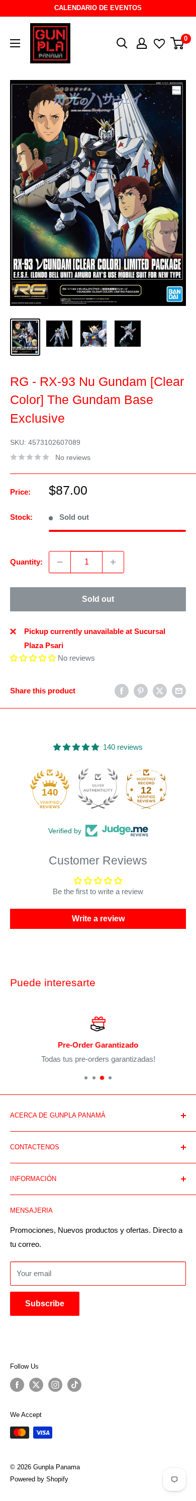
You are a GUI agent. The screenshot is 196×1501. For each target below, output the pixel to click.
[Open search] (122, 43)
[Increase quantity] (113, 562)
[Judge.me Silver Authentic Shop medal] (50, 788)
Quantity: (26, 562)
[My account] (142, 43)
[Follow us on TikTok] (74, 1385)
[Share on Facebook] (122, 690)
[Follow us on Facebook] (17, 1385)
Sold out (98, 599)
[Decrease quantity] (59, 562)
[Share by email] (179, 690)
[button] (33, 658)
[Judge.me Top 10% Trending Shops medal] (146, 788)
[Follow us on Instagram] (55, 1385)
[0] (177, 43)
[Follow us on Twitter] (36, 1385)
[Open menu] (15, 43)
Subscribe (44, 1303)
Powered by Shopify (39, 1479)
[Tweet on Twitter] (160, 690)
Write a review (98, 918)
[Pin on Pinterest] (141, 690)
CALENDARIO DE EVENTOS (98, 8)
